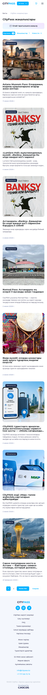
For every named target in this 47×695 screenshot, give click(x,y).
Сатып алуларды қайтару (23, 630)
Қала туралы (24, 643)
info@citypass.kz (23, 670)
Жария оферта (24, 661)
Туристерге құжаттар (23, 651)
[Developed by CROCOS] (23, 686)
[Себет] (36, 3)
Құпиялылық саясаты (23, 664)
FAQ (23, 622)
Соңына (35, 589)
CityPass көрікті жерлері (23, 615)
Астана (21, 3)
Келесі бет (23, 589)
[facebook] (29, 608)
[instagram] (23, 608)
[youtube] (18, 608)
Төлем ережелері (23, 626)
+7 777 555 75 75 (23, 674)
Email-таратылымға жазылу (25, 26)
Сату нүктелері (23, 619)
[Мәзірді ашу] (42, 3)
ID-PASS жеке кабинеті (23, 657)
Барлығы (8, 33)
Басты (5, 13)
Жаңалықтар (23, 33)
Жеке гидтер (23, 640)
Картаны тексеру (23, 634)
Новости (37, 33)
